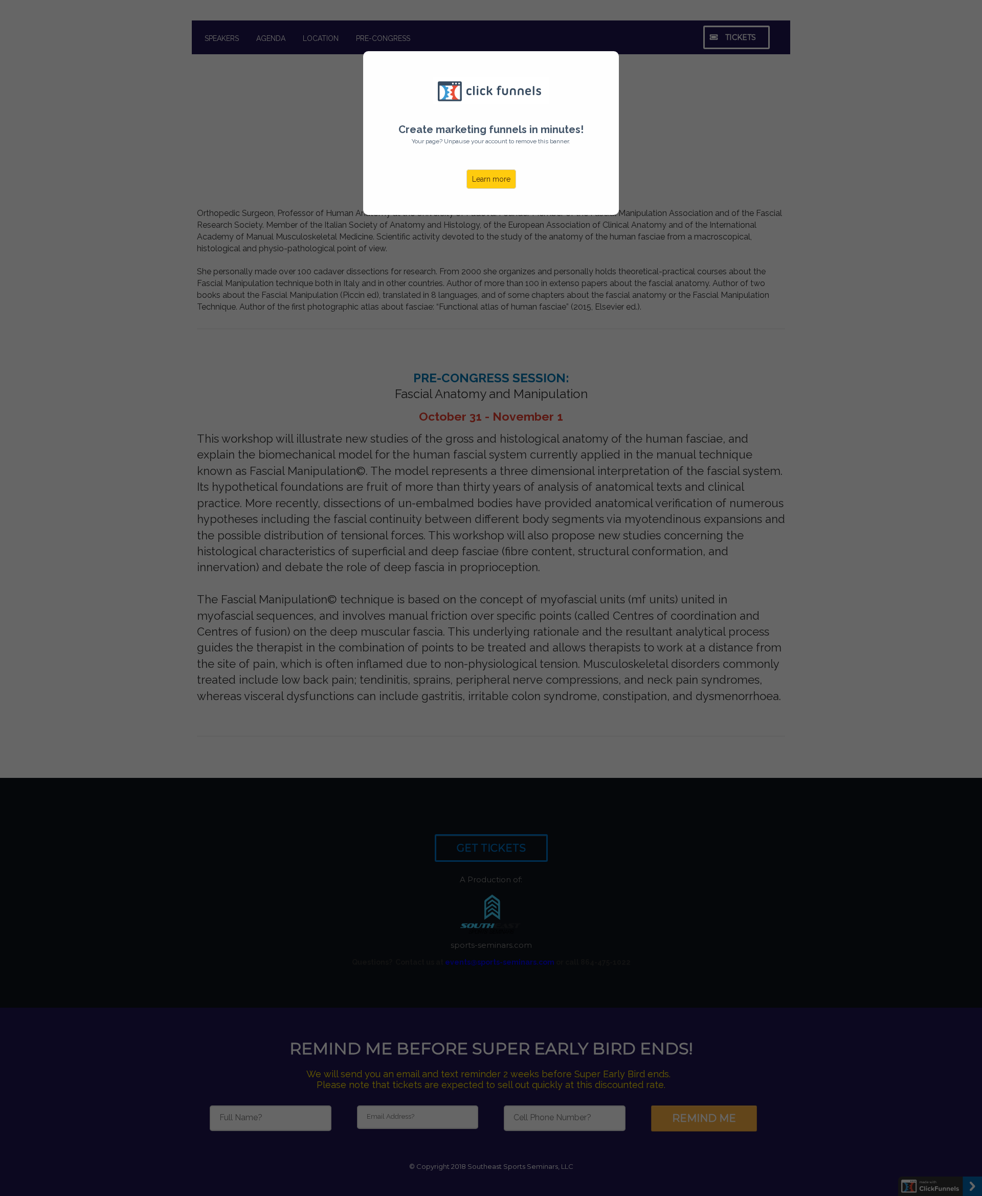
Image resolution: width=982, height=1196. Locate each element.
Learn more (491, 179)
